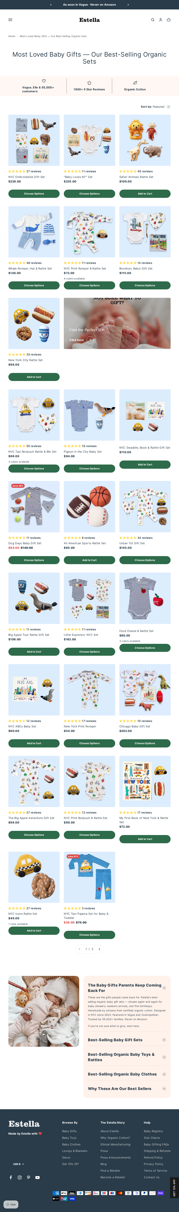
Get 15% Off (70, 1164)
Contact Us (151, 1177)
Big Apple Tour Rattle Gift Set (28, 634)
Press (104, 1151)
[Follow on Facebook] (10, 1177)
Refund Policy (153, 1157)
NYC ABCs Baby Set (22, 726)
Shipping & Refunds (157, 1151)
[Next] (128, 4)
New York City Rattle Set (25, 360)
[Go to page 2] (99, 949)
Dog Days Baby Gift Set (24, 543)
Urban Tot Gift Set (132, 543)
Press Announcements (116, 1157)
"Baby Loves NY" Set (78, 177)
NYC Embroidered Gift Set (26, 177)
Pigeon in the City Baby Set (83, 451)
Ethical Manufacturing (116, 1144)
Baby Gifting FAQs (156, 1144)
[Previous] (50, 4)
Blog (104, 1164)
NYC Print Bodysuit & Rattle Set (85, 818)
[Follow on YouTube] (37, 1177)
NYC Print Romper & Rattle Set (85, 268)
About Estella (110, 1131)
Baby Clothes (71, 1144)
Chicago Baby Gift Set (134, 726)
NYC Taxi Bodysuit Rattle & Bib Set (32, 451)
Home (11, 36)
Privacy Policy (153, 1164)
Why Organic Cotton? (115, 1137)
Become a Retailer (113, 1177)
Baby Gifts (69, 1131)
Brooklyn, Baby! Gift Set (136, 268)
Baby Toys (69, 1137)
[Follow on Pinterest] (28, 1177)
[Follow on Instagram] (19, 1177)
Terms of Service (155, 1170)
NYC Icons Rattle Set (22, 913)
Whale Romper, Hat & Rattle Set (30, 268)
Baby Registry (153, 1131)
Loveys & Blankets (74, 1151)
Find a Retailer (110, 1170)
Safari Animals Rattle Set (136, 177)
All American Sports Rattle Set (85, 543)
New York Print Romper (80, 726)
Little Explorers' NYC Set (81, 634)
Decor (66, 1157)
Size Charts (152, 1137)
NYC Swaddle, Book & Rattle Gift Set (144, 447)
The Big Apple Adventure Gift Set (31, 818)
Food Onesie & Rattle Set (136, 631)
